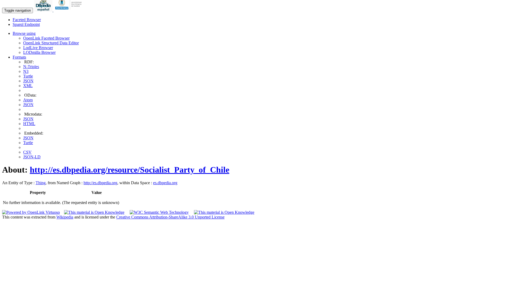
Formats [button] (19, 57)
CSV (27, 152)
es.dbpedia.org (165, 182)
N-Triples (31, 66)
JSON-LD (32, 157)
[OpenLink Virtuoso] (31, 212)
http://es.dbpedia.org (100, 182)
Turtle (28, 76)
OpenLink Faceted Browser (46, 38)
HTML (29, 123)
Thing (41, 182)
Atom (28, 100)
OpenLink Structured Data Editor (51, 43)
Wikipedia (64, 217)
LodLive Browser (38, 47)
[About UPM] (69, 10)
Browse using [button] (24, 33)
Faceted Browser (27, 19)
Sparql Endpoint (26, 24)
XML (28, 85)
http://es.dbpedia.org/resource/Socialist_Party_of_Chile (129, 169)
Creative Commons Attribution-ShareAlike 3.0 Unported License (170, 217)
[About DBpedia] (43, 10)
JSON (28, 81)
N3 (25, 71)
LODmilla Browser (39, 52)
